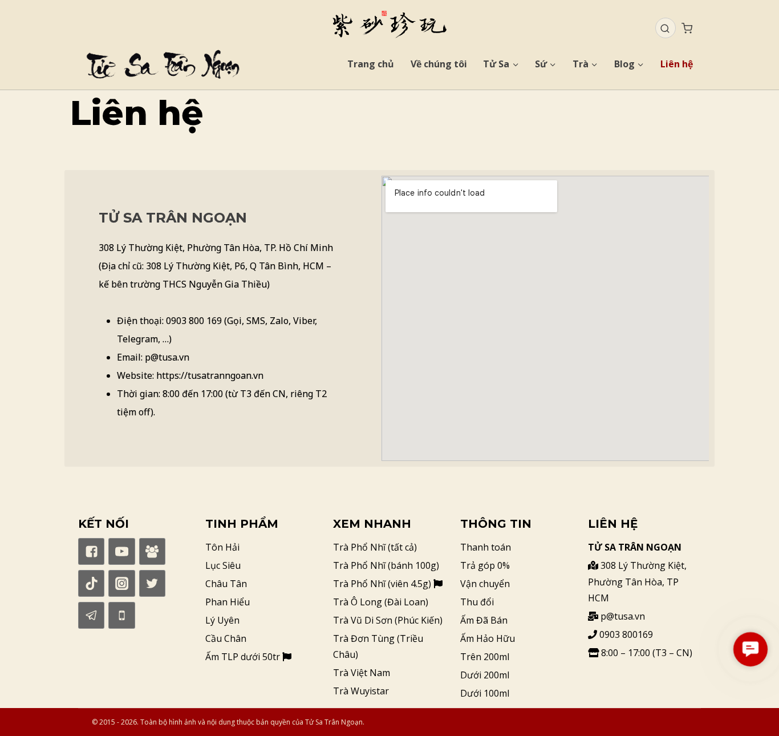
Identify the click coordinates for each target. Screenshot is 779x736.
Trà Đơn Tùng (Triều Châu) (378, 646)
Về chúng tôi (439, 64)
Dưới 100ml (484, 693)
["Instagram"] (121, 583)
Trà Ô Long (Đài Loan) (380, 602)
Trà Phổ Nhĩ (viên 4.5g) (383, 583)
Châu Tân (226, 583)
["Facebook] (152, 551)
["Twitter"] (152, 583)
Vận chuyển (485, 583)
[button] (750, 649)
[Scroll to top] (750, 707)
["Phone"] (121, 615)
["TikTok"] (91, 583)
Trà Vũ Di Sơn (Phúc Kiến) (388, 620)
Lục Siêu (223, 565)
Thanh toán (485, 547)
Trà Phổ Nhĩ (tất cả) (375, 547)
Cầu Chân (225, 638)
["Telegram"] (91, 615)
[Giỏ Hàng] (686, 28)
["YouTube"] (121, 551)
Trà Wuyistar (361, 691)
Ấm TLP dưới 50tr (243, 656)
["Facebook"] (91, 551)
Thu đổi (477, 602)
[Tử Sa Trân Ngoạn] (389, 24)
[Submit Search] (665, 28)
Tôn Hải (222, 547)
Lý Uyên (222, 620)
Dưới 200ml (484, 675)
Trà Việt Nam (361, 672)
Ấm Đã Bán (484, 620)
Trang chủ (370, 64)
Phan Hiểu (227, 602)
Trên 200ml (484, 656)
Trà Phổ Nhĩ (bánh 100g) (386, 565)
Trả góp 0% (485, 565)
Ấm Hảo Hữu (487, 638)
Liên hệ (676, 64)
